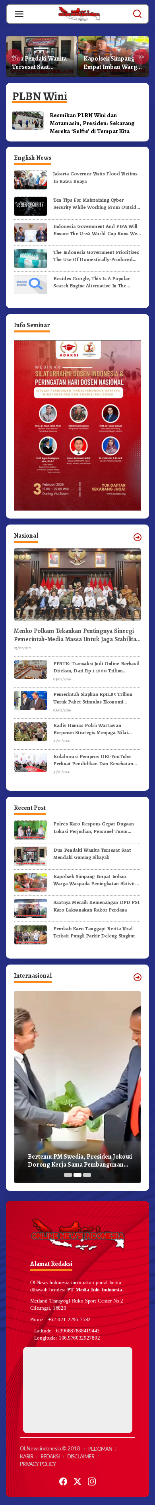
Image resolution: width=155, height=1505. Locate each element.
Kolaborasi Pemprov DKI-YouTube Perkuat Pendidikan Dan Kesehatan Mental (93, 760)
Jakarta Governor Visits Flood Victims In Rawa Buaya (95, 177)
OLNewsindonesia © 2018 (50, 1449)
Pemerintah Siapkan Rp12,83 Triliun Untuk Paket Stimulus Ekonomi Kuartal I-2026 (92, 698)
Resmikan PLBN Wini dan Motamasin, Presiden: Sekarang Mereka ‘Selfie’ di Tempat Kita (92, 123)
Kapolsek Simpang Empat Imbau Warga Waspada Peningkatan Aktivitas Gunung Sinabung (41, 63)
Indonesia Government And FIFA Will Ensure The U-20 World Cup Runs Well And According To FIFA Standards (96, 230)
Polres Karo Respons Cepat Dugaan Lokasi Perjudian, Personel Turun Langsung (93, 827)
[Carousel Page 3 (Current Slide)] (87, 1175)
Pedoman (100, 1449)
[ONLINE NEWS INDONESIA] (79, 13)
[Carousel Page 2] (77, 1175)
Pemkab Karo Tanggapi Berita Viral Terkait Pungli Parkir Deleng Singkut (94, 932)
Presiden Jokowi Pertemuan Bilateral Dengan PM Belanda (79, 1161)
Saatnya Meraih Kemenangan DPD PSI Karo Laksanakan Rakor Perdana (113, 63)
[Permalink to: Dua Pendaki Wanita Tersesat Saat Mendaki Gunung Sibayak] (30, 856)
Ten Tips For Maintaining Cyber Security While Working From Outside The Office (96, 203)
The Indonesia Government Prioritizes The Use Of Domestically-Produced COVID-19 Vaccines (96, 256)
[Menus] (19, 14)
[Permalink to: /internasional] (137, 977)
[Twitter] (77, 1481)
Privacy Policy (38, 1464)
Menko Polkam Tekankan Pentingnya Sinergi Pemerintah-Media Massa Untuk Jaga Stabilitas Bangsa (76, 635)
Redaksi (50, 1457)
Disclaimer (80, 1457)
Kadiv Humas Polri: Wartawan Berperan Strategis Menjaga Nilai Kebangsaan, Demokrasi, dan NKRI (92, 729)
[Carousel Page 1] (68, 1175)
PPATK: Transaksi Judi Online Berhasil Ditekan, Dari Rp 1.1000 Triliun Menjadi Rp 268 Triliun (96, 667)
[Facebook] (63, 1481)
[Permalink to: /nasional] (137, 537)
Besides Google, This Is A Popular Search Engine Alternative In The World (91, 282)
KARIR (26, 1457)
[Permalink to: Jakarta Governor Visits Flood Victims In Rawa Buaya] (30, 180)
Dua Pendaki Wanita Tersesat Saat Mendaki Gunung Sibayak (92, 854)
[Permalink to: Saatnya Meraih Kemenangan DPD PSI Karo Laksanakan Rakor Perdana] (30, 908)
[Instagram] (92, 1481)
